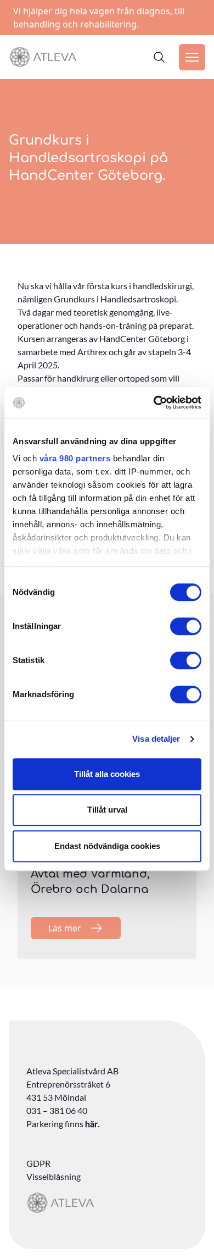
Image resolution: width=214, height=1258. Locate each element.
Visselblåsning (53, 1176)
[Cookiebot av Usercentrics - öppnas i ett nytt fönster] (153, 402)
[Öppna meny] (192, 57)
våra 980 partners (75, 458)
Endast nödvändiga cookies (107, 846)
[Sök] (159, 57)
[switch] (185, 626)
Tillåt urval (107, 809)
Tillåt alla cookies (107, 774)
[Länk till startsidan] (43, 57)
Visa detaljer (156, 738)
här (91, 1123)
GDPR (38, 1163)
